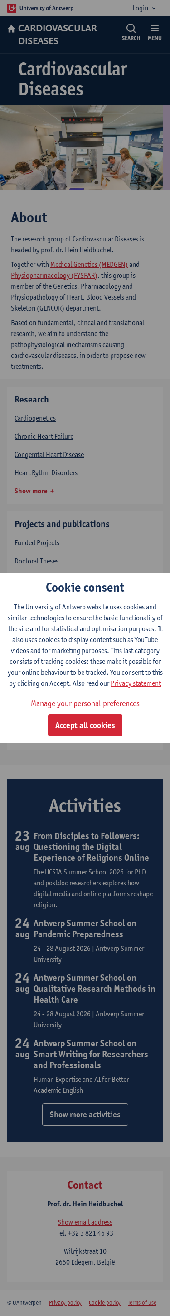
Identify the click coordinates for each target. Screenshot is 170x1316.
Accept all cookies (85, 725)
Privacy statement (136, 683)
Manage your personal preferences (85, 703)
